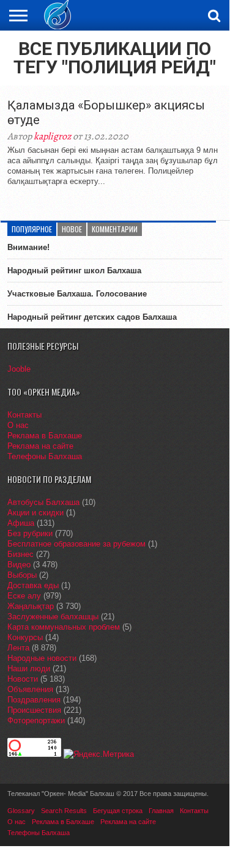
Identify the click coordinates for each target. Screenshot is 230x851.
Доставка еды (33, 585)
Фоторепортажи (36, 720)
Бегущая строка (118, 810)
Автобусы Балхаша (43, 502)
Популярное (32, 229)
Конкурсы (25, 637)
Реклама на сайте (40, 446)
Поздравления (34, 699)
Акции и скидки (35, 512)
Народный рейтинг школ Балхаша (74, 270)
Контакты (24, 414)
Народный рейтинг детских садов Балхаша (92, 317)
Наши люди (28, 668)
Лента (18, 647)
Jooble (19, 369)
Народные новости (41, 658)
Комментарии (115, 229)
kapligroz (52, 136)
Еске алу (24, 595)
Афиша (20, 523)
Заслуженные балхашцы (52, 616)
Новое (72, 229)
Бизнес (20, 554)
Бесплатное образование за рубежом (76, 543)
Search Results (64, 810)
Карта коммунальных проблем (63, 627)
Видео (19, 564)
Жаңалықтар (30, 606)
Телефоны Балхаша (44, 456)
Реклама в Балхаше (44, 435)
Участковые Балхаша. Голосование (77, 293)
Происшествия (34, 710)
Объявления (30, 689)
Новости (22, 678)
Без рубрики (30, 533)
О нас (18, 425)
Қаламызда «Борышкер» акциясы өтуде (106, 112)
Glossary (21, 810)
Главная (161, 810)
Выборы (22, 575)
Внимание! (28, 247)
